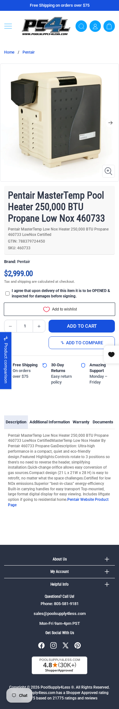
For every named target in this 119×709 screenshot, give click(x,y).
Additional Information (50, 422)
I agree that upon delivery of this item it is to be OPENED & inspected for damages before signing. (61, 293)
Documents (103, 422)
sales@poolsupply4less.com (60, 613)
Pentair (29, 52)
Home (9, 52)
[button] (10, 26)
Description (16, 422)
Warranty (81, 422)
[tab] (16, 422)
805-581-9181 (66, 603)
